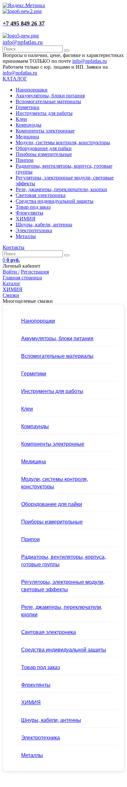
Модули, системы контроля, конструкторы (63, 142)
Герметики (27, 107)
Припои (25, 160)
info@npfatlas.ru (23, 42)
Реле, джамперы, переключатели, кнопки (61, 189)
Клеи (21, 119)
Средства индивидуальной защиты (54, 201)
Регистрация (35, 271)
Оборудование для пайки (44, 148)
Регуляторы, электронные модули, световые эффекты (63, 585)
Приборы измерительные (44, 154)
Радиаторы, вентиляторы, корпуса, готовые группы (63, 560)
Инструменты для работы (44, 113)
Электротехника (34, 230)
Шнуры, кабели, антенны (44, 224)
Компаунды (28, 125)
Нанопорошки (32, 89)
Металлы (26, 236)
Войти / (11, 271)
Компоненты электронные (45, 131)
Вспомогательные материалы (48, 101)
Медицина (27, 136)
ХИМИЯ (25, 218)
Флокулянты (29, 213)
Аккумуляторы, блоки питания (50, 95)
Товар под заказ (33, 207)
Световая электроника (40, 195)
